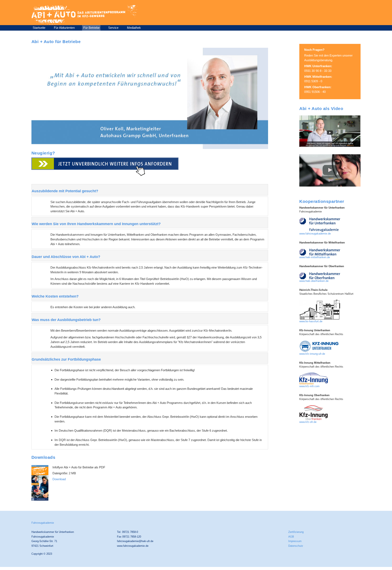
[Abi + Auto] (330, 130)
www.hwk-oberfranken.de (314, 281)
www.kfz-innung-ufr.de (312, 353)
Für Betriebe (91, 27)
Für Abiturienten (64, 27)
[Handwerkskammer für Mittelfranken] (319, 251)
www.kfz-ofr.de (307, 422)
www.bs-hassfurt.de (310, 321)
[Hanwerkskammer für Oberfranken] (319, 275)
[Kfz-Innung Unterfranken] (319, 345)
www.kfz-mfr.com (309, 386)
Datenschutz (295, 545)
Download (59, 479)
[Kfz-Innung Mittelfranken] (313, 378)
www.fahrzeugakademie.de (315, 233)
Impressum (295, 541)
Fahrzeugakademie (42, 522)
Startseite (39, 27)
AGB (291, 536)
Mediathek (134, 27)
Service (113, 27)
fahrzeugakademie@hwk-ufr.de (135, 541)
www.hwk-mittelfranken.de (314, 257)
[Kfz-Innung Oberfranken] (313, 412)
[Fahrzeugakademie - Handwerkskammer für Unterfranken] (319, 224)
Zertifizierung (296, 531)
